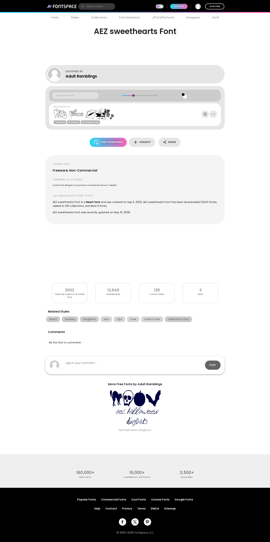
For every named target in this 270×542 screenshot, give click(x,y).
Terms (141, 508)
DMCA (155, 508)
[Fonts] (61, 6)
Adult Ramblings (81, 76)
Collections (99, 17)
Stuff (215, 17)
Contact (111, 508)
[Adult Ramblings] (56, 74)
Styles (75, 17)
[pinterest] (147, 522)
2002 (69, 290)
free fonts (85, 477)
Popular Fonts (86, 499)
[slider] (133, 95)
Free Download (111, 142)
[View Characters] (205, 114)
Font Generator (129, 17)
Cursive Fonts (160, 499)
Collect (145, 142)
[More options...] (213, 114)
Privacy (127, 508)
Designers (193, 17)
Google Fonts (184, 499)
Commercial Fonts (113, 499)
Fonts (55, 17)
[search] (96, 6)
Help (97, 508)
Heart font (93, 202)
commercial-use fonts (137, 477)
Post (212, 365)
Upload (179, 6)
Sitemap (170, 508)
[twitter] (135, 522)
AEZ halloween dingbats (135, 430)
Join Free (214, 6)
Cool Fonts (138, 499)
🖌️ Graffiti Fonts (163, 17)
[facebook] (122, 522)
